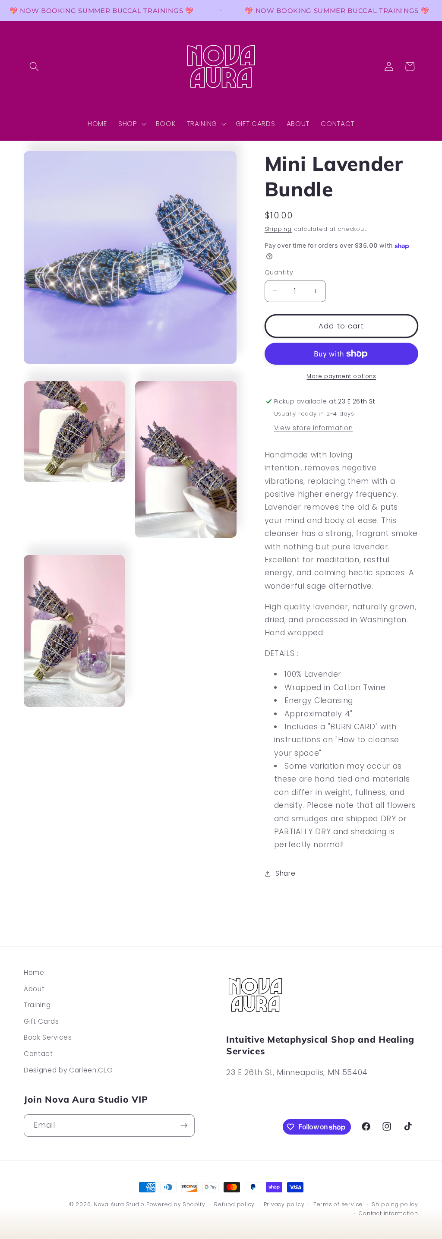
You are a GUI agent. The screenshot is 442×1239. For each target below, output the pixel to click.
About (34, 988)
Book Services (48, 1037)
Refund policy (234, 1204)
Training (37, 1004)
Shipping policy (395, 1204)
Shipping (278, 229)
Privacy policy (284, 1204)
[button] (34, 66)
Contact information (388, 1213)
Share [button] (285, 873)
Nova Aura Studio (120, 1204)
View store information (313, 427)
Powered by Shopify (175, 1204)
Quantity (279, 272)
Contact (38, 1053)
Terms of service (338, 1204)
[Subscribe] (184, 1125)
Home (34, 972)
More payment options (341, 376)
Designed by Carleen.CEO (68, 1070)
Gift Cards (41, 1021)
